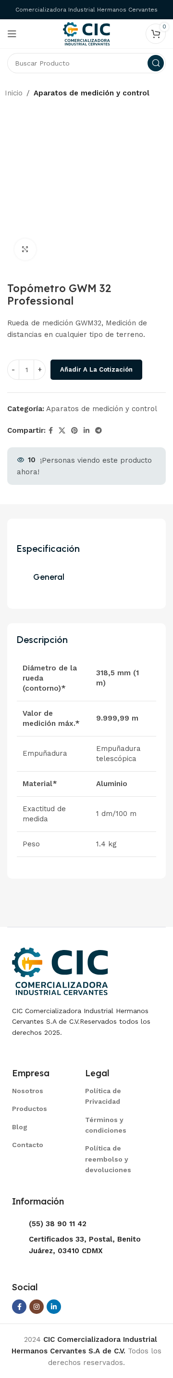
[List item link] (36, 1090)
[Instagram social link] (36, 1306)
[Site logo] (86, 33)
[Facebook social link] (51, 430)
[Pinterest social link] (74, 430)
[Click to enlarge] (25, 249)
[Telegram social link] (98, 430)
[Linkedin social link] (86, 430)
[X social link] (62, 430)
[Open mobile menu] (12, 33)
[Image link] (60, 970)
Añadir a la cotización (96, 369)
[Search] (156, 63)
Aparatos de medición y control (91, 93)
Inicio (14, 93)
